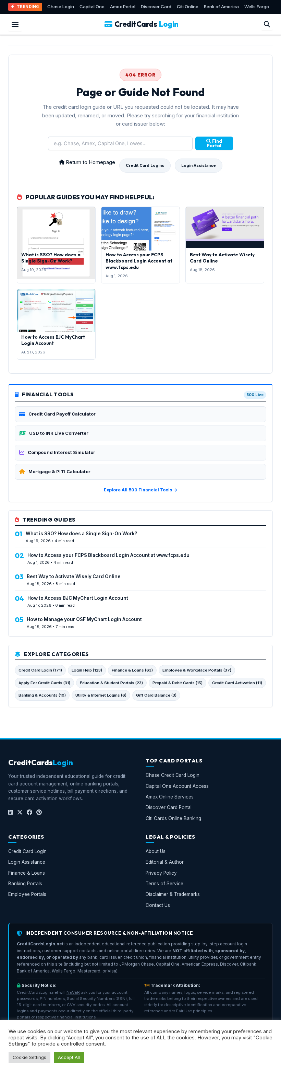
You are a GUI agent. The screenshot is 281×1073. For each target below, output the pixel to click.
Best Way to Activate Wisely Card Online (74, 576)
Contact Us (158, 905)
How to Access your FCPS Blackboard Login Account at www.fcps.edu (139, 261)
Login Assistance (198, 165)
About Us (156, 851)
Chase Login (60, 6)
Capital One (92, 6)
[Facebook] (29, 812)
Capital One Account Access (177, 786)
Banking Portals (25, 883)
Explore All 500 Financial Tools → (141, 489)
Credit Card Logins (145, 165)
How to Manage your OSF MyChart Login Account (84, 619)
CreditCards (146, 24)
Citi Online (187, 6)
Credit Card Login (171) (40, 670)
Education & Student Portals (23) (111, 682)
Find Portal (214, 143)
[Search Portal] (267, 24)
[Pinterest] (39, 812)
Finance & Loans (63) (132, 670)
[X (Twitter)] (20, 812)
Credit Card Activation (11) (237, 682)
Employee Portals (27, 894)
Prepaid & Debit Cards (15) (177, 682)
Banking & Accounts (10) (42, 695)
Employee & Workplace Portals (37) (196, 670)
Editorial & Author (165, 862)
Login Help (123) (87, 670)
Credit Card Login (27, 851)
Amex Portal (122, 6)
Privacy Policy (161, 872)
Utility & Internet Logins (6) (100, 695)
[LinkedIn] (10, 812)
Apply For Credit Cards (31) (44, 682)
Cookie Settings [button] (29, 1057)
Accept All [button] (69, 1057)
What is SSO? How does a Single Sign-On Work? (51, 258)
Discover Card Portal (169, 807)
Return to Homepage (89, 162)
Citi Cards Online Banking (173, 818)
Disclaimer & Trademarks (173, 894)
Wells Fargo (256, 6)
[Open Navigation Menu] (15, 24)
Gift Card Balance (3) (156, 695)
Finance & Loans (26, 872)
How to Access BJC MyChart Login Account (53, 340)
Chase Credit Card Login (172, 775)
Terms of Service (164, 883)
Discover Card (156, 6)
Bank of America (221, 6)
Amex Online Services (170, 796)
